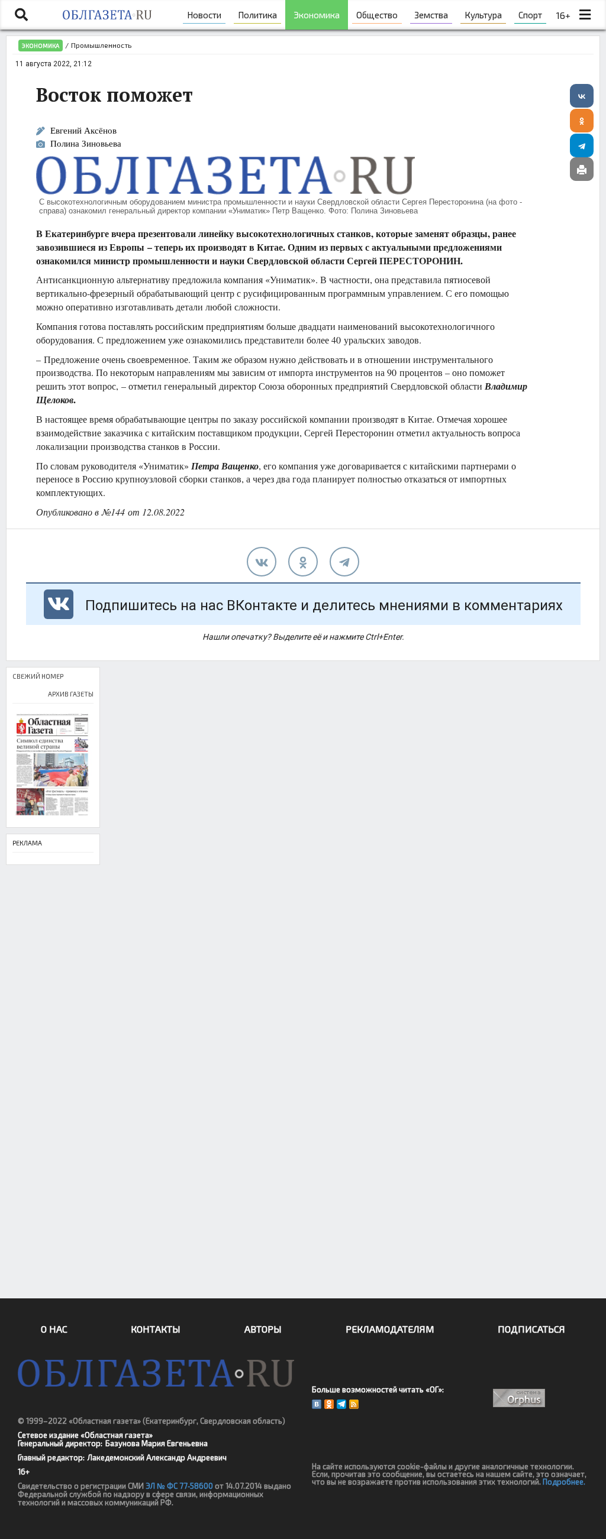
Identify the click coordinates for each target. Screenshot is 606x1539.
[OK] (329, 1404)
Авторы (263, 1328)
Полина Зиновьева (85, 144)
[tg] (344, 561)
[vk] (261, 561)
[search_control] (21, 15)
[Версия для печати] (582, 169)
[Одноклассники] (582, 120)
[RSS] (354, 1404)
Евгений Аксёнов (83, 130)
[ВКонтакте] (582, 96)
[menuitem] (204, 15)
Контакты (155, 1328)
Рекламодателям (390, 1328)
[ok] (303, 561)
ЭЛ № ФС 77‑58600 (179, 1486)
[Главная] (107, 15)
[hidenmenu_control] (585, 15)
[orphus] (519, 1398)
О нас (54, 1328)
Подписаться (531, 1328)
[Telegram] (582, 145)
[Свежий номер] (53, 765)
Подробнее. (564, 1481)
